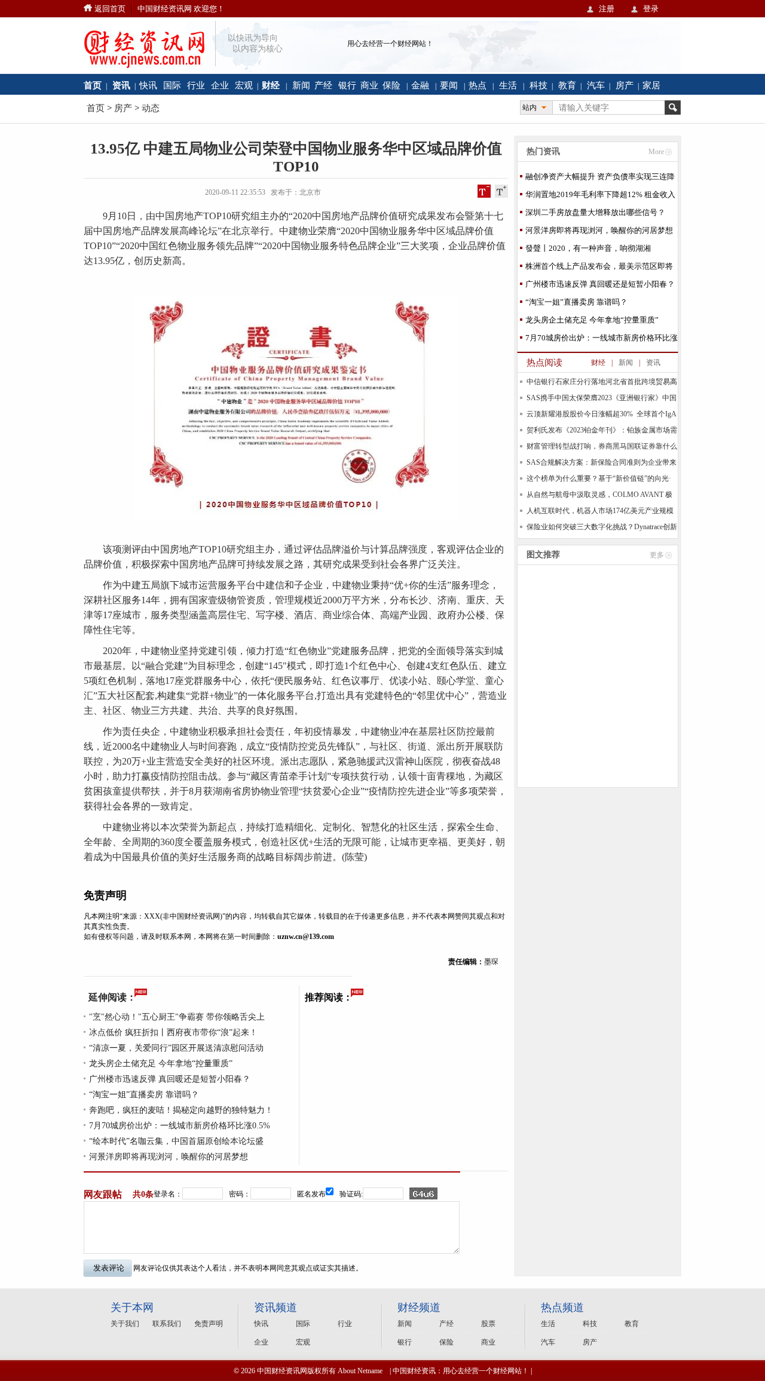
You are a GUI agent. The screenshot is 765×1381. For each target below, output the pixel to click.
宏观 (244, 85)
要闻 (449, 85)
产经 (323, 85)
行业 (196, 85)
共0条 (143, 1194)
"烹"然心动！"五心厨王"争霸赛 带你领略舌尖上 (177, 1016)
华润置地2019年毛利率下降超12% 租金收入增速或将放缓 (600, 197)
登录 (651, 8)
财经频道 (418, 1308)
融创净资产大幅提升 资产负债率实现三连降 (600, 176)
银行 (347, 85)
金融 (420, 85)
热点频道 (562, 1308)
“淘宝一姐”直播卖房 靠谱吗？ (144, 1094)
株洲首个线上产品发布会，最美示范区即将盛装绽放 (599, 268)
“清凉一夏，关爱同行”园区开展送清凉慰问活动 (176, 1048)
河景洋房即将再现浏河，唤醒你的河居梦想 (168, 1156)
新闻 (301, 85)
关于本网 (132, 1308)
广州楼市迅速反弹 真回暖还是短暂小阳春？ (169, 1079)
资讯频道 (275, 1308)
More (656, 152)
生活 (508, 85)
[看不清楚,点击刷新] (423, 1193)
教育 (567, 85)
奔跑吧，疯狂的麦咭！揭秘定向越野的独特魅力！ (181, 1110)
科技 (538, 85)
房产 (625, 85)
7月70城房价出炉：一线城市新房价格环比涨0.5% (179, 1125)
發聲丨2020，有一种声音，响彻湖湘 (588, 248)
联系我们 (166, 1323)
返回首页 (110, 8)
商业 (369, 85)
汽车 (596, 85)
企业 (220, 85)
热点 (477, 85)
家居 (651, 85)
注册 (606, 8)
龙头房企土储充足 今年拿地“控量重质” (160, 1063)
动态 (151, 108)
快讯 (148, 85)
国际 (172, 85)
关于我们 (125, 1323)
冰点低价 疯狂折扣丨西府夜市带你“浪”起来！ (173, 1032)
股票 (488, 1323)
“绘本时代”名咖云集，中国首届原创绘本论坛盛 (176, 1141)
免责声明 (208, 1323)
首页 (96, 108)
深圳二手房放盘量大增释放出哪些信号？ (595, 212)
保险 (391, 85)
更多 (657, 555)
